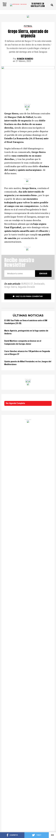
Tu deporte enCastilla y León (38, 5)
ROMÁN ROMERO (25, 58)
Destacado (39, 284)
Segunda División (26, 287)
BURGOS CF (27, 284)
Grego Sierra (10, 287)
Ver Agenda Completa (15, 403)
